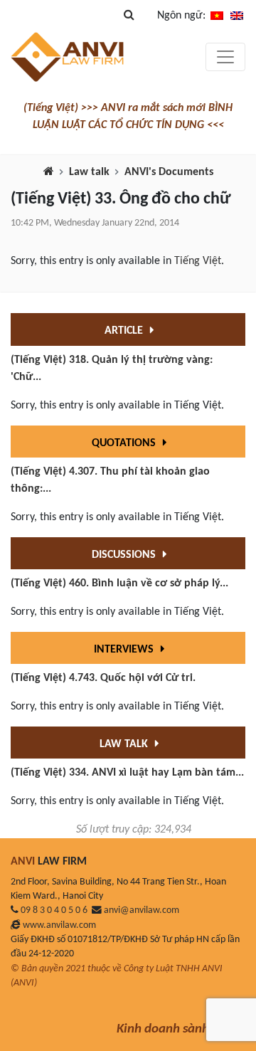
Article (125, 331)
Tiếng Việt (197, 261)
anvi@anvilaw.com (141, 910)
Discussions (125, 555)
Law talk (89, 172)
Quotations (125, 443)
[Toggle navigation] (225, 57)
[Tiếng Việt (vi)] (216, 15)
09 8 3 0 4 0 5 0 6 (54, 910)
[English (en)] (236, 15)
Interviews (125, 649)
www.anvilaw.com (59, 925)
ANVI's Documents (168, 172)
